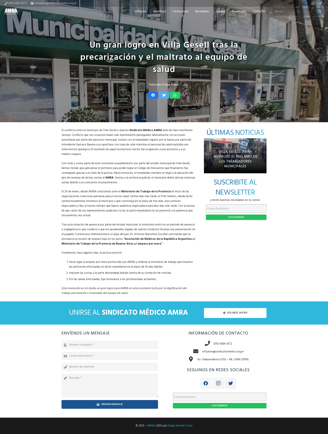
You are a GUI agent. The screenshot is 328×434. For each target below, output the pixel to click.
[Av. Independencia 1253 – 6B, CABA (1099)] (192, 360)
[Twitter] (320, 3)
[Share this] (153, 95)
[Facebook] (306, 3)
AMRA (151, 425)
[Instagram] (313, 3)
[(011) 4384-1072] (209, 344)
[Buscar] (319, 12)
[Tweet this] (164, 95)
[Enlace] (11, 12)
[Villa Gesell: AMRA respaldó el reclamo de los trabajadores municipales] (235, 155)
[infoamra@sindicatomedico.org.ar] (197, 352)
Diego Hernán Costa (180, 425)
